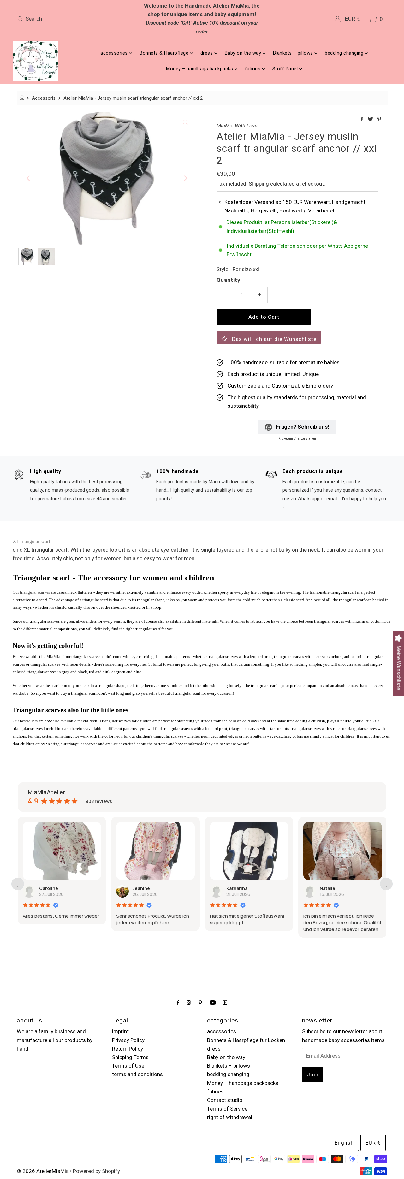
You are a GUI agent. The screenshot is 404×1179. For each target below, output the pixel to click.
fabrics (253, 69)
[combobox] (75, 18)
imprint (120, 1031)
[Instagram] (189, 1002)
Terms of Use (128, 1066)
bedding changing (345, 53)
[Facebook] (178, 1002)
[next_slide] (386, 884)
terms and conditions (137, 1074)
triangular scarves (35, 592)
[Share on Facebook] (363, 119)
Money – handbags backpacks (200, 69)
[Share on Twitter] (371, 119)
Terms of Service (227, 1108)
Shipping (259, 184)
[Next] (185, 178)
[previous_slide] (17, 884)
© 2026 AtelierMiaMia (43, 1171)
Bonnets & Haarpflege (165, 53)
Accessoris (44, 98)
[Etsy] (225, 1002)
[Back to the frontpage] (23, 98)
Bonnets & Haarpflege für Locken (246, 1040)
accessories (114, 53)
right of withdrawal (229, 1117)
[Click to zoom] (185, 122)
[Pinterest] (200, 1002)
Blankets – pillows (294, 53)
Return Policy (127, 1049)
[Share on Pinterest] (379, 119)
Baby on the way (244, 53)
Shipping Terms (130, 1057)
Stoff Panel (285, 69)
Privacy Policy (128, 1040)
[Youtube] (213, 1002)
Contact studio (224, 1100)
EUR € (352, 18)
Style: (223, 269)
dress (207, 53)
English (344, 1143)
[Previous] (28, 178)
